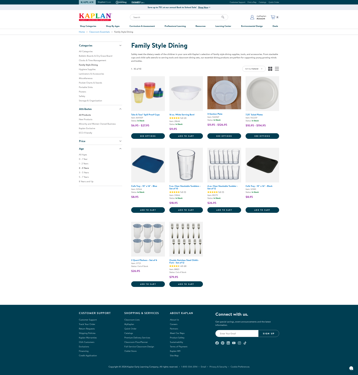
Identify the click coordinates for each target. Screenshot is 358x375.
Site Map (174, 355)
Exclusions (84, 346)
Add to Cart (190, 136)
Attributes (85, 109)
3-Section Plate (214, 113)
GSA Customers (86, 342)
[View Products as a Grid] (270, 69)
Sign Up (269, 333)
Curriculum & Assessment (142, 26)
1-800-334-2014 (189, 366)
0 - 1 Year (83, 159)
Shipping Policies (87, 333)
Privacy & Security (218, 366)
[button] (258, 17)
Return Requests (87, 328)
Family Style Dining (88, 64)
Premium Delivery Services (137, 337)
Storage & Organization (90, 100)
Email (203, 366)
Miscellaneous (86, 78)
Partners (174, 328)
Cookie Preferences (240, 366)
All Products (85, 114)
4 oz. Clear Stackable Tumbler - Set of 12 (222, 187)
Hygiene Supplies (87, 69)
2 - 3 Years (84, 167)
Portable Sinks (86, 87)
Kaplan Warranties (88, 337)
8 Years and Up (86, 181)
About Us (174, 319)
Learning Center (223, 26)
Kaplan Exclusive (87, 128)
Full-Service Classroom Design (139, 346)
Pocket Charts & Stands (90, 82)
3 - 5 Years (84, 172)
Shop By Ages (113, 26)
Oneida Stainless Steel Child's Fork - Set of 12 (183, 261)
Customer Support (237, 2)
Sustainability (176, 342)
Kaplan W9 (175, 350)
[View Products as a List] (277, 69)
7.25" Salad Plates (254, 114)
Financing (84, 350)
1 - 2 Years (83, 163)
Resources (201, 26)
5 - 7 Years (84, 176)
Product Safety (177, 337)
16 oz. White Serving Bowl (181, 114)
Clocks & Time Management (92, 60)
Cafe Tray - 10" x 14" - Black (259, 186)
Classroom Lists (132, 319)
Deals (275, 26)
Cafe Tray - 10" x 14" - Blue (144, 186)
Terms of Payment (178, 346)
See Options (152, 136)
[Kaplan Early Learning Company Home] (95, 17)
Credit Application (88, 355)
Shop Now (203, 7)
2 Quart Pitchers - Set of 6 (144, 260)
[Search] (223, 17)
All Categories (86, 51)
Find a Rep (252, 2)
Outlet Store (130, 350)
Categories (85, 45)
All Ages (83, 154)
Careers (173, 324)
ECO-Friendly (85, 132)
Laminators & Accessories (91, 73)
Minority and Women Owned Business (97, 123)
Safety (82, 96)
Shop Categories (88, 26)
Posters (82, 91)
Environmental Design (252, 26)
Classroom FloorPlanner (136, 342)
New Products (85, 119)
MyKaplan (129, 324)
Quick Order (273, 2)
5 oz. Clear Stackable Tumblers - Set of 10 (185, 187)
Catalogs (262, 2)
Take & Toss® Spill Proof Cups (145, 114)
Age (81, 148)
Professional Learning (175, 26)
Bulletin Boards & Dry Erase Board (95, 55)
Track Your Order (87, 324)
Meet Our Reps (177, 333)
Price (82, 141)
